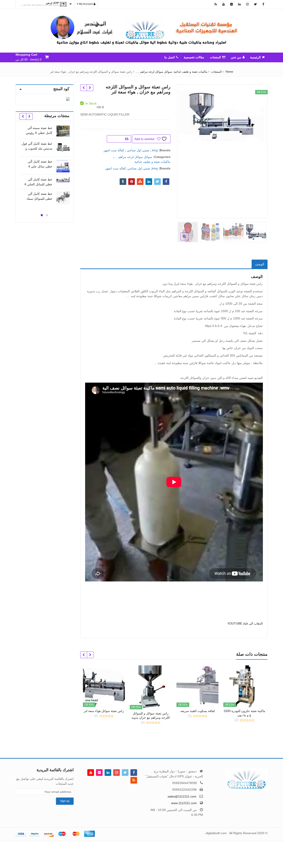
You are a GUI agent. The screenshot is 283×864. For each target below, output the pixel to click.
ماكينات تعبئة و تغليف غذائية (152, 161)
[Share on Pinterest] (131, 181)
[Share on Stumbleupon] (140, 181)
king (155, 150)
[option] (222, 116)
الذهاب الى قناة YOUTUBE (245, 623)
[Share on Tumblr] (123, 181)
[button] (181, 240)
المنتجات (215, 57)
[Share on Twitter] (157, 181)
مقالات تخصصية (194, 57)
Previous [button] (259, 150)
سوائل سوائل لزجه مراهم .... (133, 157)
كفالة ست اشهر (113, 150)
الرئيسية (255, 57)
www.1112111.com (184, 803)
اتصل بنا (169, 57)
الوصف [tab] (259, 264)
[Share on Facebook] (166, 181)
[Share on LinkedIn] (148, 181)
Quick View (246, 711)
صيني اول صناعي (138, 150)
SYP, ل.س (52, 3)
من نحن (236, 57)
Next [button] (185, 150)
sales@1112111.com (182, 796)
